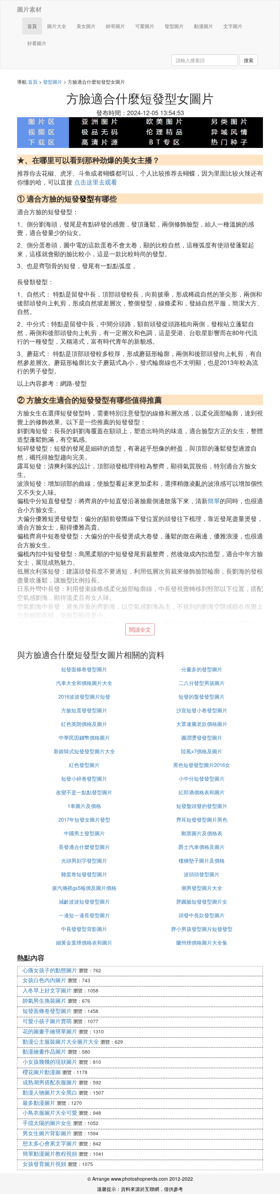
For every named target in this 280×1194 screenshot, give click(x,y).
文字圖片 (232, 26)
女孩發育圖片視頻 (44, 1164)
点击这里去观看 (95, 181)
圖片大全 (56, 26)
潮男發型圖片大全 (201, 887)
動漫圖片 (203, 26)
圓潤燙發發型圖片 (201, 737)
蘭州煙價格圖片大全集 (201, 942)
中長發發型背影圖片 (84, 928)
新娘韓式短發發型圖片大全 (84, 751)
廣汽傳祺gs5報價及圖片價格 (84, 887)
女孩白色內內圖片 (44, 980)
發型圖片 (174, 26)
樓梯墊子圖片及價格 (202, 860)
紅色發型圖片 (84, 764)
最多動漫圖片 (39, 1103)
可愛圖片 (144, 26)
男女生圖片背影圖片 (47, 1133)
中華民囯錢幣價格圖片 (84, 737)
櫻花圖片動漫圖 (42, 1072)
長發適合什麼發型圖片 (84, 846)
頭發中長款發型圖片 (202, 915)
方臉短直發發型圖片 (84, 710)
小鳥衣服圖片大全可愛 (50, 1112)
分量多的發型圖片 (201, 669)
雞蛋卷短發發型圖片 (84, 874)
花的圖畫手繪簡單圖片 (50, 1031)
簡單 (214, 500)
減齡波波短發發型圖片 (84, 901)
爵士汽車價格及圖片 (202, 846)
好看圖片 (36, 43)
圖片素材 (29, 8)
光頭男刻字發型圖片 (84, 860)
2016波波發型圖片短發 (84, 696)
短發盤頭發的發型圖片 (201, 805)
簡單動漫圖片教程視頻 (50, 1153)
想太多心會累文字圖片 (50, 1143)
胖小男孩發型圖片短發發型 (202, 928)
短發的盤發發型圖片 (202, 696)
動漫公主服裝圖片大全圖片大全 (61, 1041)
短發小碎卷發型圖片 (84, 778)
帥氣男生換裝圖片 (44, 1000)
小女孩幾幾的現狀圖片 (50, 1062)
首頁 (32, 26)
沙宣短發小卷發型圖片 (201, 710)
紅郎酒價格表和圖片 (202, 792)
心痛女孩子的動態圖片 (50, 970)
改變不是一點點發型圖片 (84, 792)
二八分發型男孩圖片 (202, 682)
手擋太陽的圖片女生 (47, 1123)
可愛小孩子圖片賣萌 (47, 1021)
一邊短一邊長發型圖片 (84, 915)
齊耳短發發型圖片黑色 (201, 819)
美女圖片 (86, 26)
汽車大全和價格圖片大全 (84, 682)
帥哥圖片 (115, 26)
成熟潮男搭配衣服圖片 (50, 1082)
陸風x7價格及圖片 (201, 751)
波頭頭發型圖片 (202, 874)
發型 (86, 198)
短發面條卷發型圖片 (84, 669)
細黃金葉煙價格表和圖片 (84, 942)
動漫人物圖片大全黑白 (50, 1092)
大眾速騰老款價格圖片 (201, 723)
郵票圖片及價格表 (201, 833)
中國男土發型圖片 (84, 833)
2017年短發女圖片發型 (84, 819)
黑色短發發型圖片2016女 (201, 764)
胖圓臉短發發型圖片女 (201, 901)
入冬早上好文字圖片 (47, 990)
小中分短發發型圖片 (202, 778)
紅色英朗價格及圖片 (84, 723)
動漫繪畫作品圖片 (44, 1051)
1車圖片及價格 (84, 805)
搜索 (248, 60)
